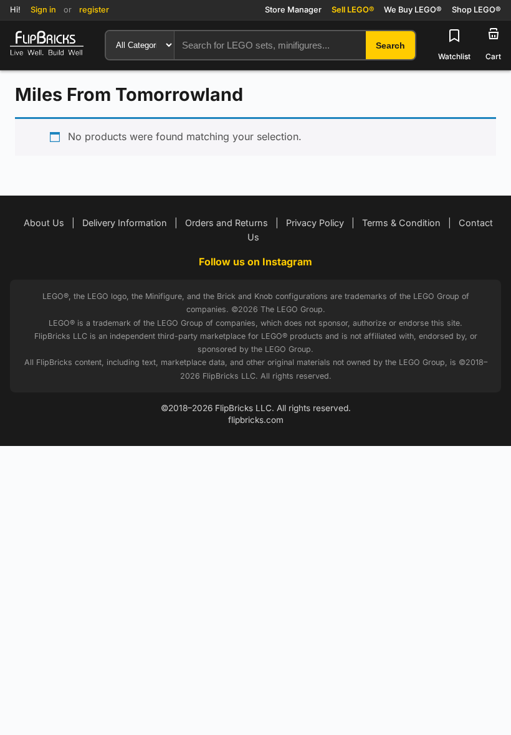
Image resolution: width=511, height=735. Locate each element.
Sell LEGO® (353, 9)
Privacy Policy (315, 222)
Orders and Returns (226, 222)
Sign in (43, 9)
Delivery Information (124, 222)
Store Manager (293, 9)
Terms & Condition (401, 222)
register (94, 9)
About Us (44, 222)
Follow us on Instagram (255, 261)
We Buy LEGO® (413, 9)
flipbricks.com (256, 420)
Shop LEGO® (476, 9)
